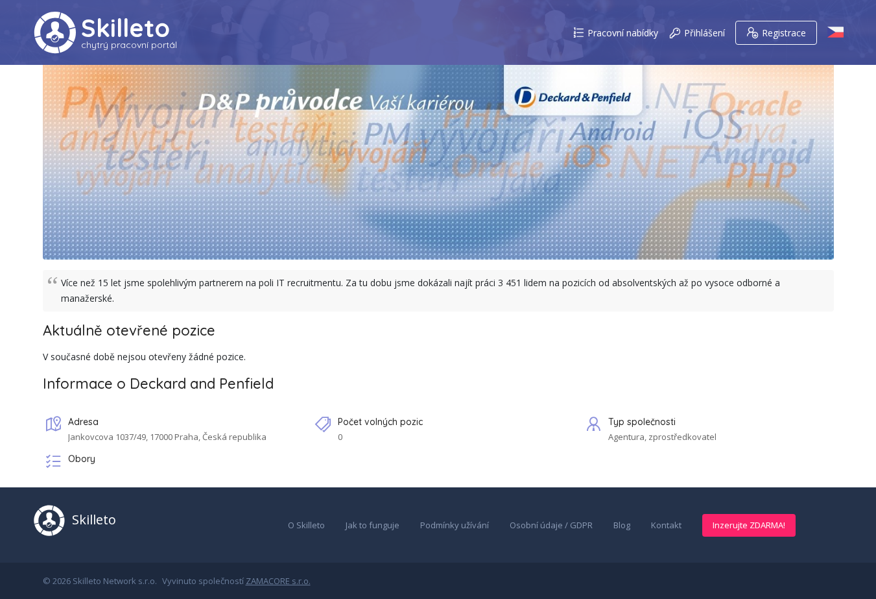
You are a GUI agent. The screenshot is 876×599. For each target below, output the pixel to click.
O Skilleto (306, 525)
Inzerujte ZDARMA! (749, 525)
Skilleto (125, 27)
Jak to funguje (372, 525)
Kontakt (666, 525)
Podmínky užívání (454, 525)
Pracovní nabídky (622, 33)
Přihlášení (704, 33)
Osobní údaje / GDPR (551, 525)
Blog (621, 525)
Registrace (784, 33)
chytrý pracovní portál (129, 45)
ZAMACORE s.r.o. (278, 581)
